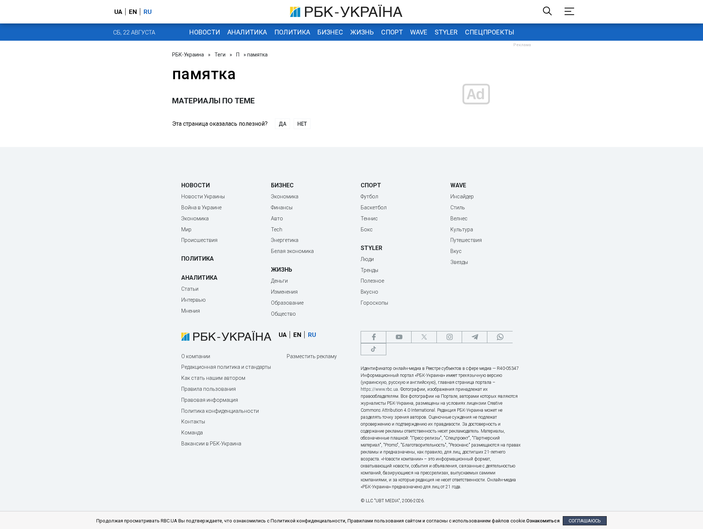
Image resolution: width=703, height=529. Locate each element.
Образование (287, 303)
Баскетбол (374, 207)
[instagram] (449, 337)
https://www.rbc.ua (379, 389)
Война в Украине (201, 207)
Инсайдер (462, 196)
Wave (418, 32)
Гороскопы (374, 303)
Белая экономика (292, 251)
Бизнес (330, 32)
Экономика (195, 218)
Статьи (189, 289)
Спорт (392, 32)
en (133, 11)
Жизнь (362, 32)
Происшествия (199, 240)
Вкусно (369, 292)
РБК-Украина (188, 55)
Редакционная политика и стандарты (226, 367)
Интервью (193, 300)
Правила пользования (208, 389)
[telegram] (474, 337)
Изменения (284, 292)
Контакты (193, 422)
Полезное (372, 281)
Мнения (190, 311)
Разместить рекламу (312, 356)
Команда (192, 433)
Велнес (459, 218)
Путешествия (466, 240)
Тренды (369, 270)
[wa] (500, 337)
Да (282, 124)
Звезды (459, 262)
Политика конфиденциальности (220, 411)
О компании (195, 356)
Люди (367, 259)
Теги (220, 55)
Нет (302, 124)
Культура (461, 229)
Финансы (282, 207)
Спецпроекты (489, 32)
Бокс (367, 229)
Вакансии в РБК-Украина (211, 444)
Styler (446, 32)
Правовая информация (209, 400)
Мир (186, 229)
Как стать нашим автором (213, 378)
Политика (292, 32)
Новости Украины (203, 196)
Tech (276, 229)
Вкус (456, 251)
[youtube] (399, 337)
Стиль (457, 207)
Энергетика (284, 240)
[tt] (373, 349)
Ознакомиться (542, 521)
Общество (283, 314)
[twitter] (424, 337)
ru (148, 11)
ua (118, 11)
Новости (204, 32)
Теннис (369, 218)
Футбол (369, 196)
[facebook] (373, 337)
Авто (277, 218)
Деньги (279, 281)
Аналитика (247, 32)
